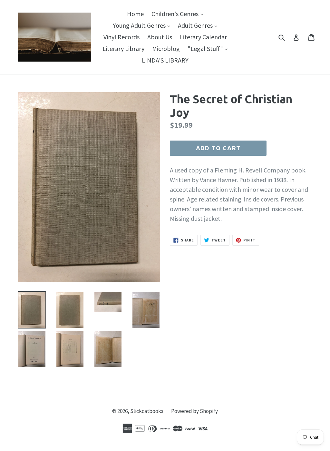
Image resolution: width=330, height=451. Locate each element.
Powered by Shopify (194, 411)
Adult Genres (199, 25)
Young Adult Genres (143, 25)
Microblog (166, 48)
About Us (159, 37)
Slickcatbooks (146, 411)
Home (135, 14)
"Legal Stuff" (209, 48)
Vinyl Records (121, 37)
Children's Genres (178, 13)
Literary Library (123, 48)
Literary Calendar (203, 37)
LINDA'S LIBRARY (165, 60)
